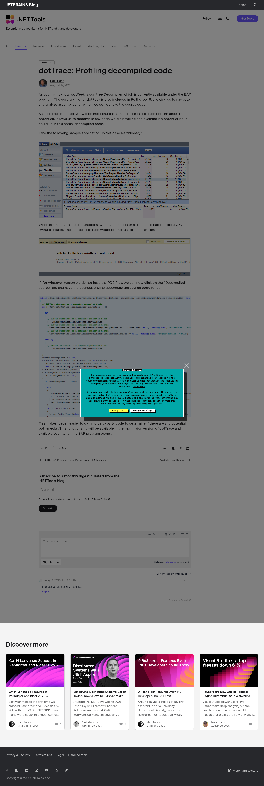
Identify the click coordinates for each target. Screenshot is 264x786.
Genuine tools (77, 755)
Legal (60, 755)
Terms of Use (151, 398)
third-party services (106, 400)
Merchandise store (244, 772)
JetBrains (37, 778)
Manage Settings (142, 410)
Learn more (139, 386)
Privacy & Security (18, 755)
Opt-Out (157, 403)
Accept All (118, 410)
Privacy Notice (124, 398)
